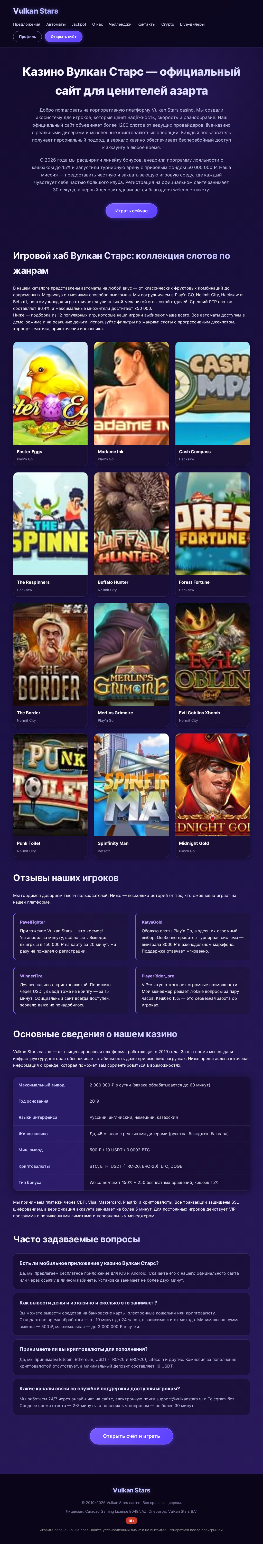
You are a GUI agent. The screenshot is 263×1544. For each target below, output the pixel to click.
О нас (97, 24)
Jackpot (78, 24)
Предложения (26, 24)
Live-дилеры (192, 24)
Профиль (27, 36)
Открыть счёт (64, 36)
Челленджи (120, 24)
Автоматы (56, 24)
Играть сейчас (131, 210)
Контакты (146, 24)
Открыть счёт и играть (131, 1436)
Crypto (167, 24)
